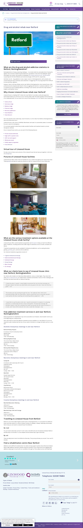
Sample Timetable (7, 488)
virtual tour (9, 153)
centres (37, 98)
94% (36, 80)
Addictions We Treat (14, 9)
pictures (9, 161)
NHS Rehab (31, 483)
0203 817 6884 (72, 4)
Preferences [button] (23, 523)
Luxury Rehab (14, 483)
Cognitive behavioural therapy (12, 255)
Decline (18, 525)
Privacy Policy (16, 488)
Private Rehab (6, 483)
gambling (10, 249)
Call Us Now (67, 114)
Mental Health (55, 9)
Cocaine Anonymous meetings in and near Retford (21, 400)
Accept (28, 525)
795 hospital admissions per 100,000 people (39, 75)
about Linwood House (12, 277)
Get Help (60, 4)
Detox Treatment (25, 9)
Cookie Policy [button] (28, 522)
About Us (62, 9)
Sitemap (5, 489)
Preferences (8, 525)
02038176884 (59, 476)
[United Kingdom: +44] (57, 140)
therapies (34, 243)
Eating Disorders (46, 9)
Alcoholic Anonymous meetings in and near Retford (22, 327)
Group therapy (8, 262)
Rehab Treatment (35, 9)
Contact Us (72, 9)
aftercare (9, 144)
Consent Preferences (13, 489)
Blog (67, 9)
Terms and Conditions (33, 488)
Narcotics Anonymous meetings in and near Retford (22, 358)
